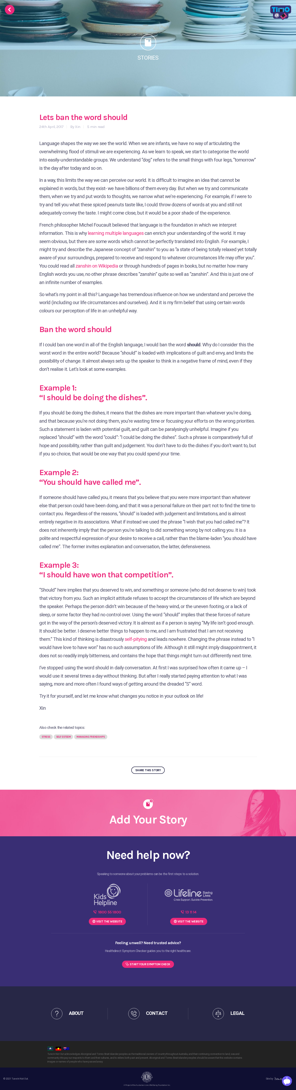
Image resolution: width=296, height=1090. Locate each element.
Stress (46, 736)
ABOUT (76, 1013)
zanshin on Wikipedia (97, 266)
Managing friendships (91, 736)
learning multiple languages (116, 233)
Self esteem (63, 736)
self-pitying (135, 639)
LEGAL (237, 1013)
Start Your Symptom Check (150, 964)
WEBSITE (109, 921)
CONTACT (156, 1013)
